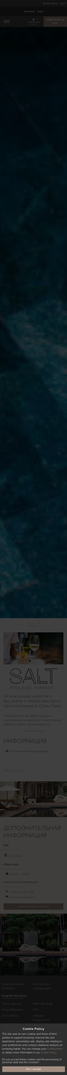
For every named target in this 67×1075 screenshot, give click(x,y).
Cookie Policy (48, 1052)
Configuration (54, 1048)
